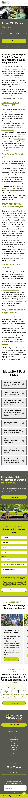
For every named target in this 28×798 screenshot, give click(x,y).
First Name (5, 537)
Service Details (11, 659)
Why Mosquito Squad (12, 310)
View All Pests (14, 703)
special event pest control (10, 290)
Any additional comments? (9, 569)
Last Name (5, 542)
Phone (4, 547)
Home (2, 46)
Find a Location (14, 772)
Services (14, 737)
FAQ (14, 743)
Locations (14, 756)
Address (3, 556)
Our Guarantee (14, 497)
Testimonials (14, 751)
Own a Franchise (14, 753)
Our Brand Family (14, 758)
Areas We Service (11, 46)
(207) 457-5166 (14, 33)
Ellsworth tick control (8, 188)
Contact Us (14, 749)
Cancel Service (14, 745)
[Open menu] (25, 3)
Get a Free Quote (14, 41)
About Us (14, 747)
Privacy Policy (9, 585)
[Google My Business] (20, 767)
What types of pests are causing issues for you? (14, 564)
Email (4, 552)
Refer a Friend (14, 741)
